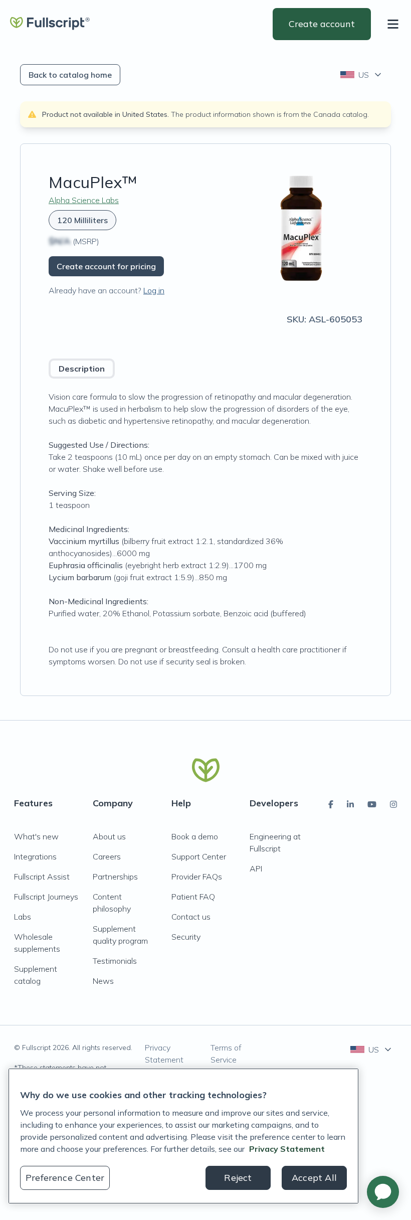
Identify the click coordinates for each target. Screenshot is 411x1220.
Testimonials (115, 961)
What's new (36, 836)
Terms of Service (226, 1053)
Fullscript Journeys (46, 897)
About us (109, 836)
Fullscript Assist (42, 877)
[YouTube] (371, 804)
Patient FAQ (193, 897)
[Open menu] (395, 24)
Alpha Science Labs (84, 200)
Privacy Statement (164, 1053)
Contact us (191, 917)
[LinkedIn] (350, 804)
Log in (153, 290)
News (103, 981)
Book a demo (194, 836)
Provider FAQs (196, 877)
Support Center (198, 856)
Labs (22, 917)
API (256, 868)
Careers (107, 856)
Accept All (314, 1177)
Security (185, 937)
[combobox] (361, 75)
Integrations (35, 856)
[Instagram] (393, 804)
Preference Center (65, 1177)
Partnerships (115, 877)
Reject (238, 1177)
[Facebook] (330, 804)
